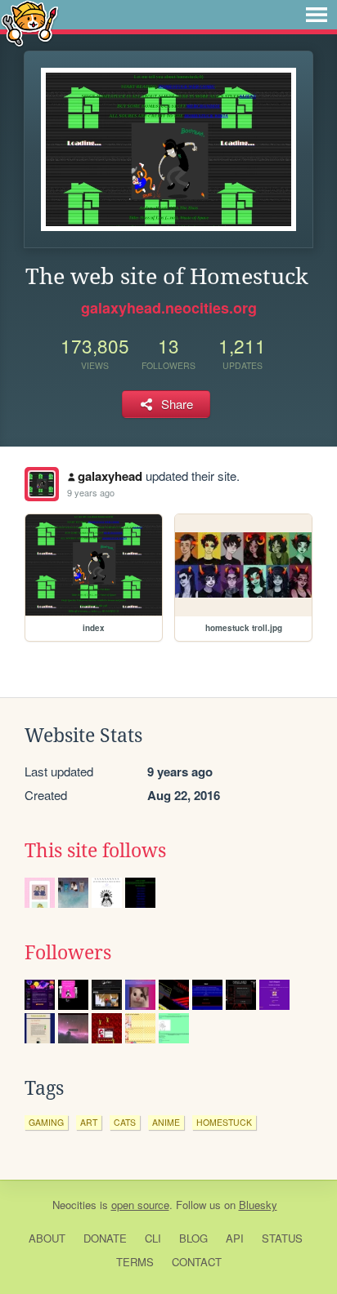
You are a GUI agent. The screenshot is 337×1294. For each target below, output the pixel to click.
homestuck (224, 1122)
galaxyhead (110, 476)
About (47, 1238)
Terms (135, 1262)
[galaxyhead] (42, 484)
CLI (153, 1238)
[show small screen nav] (316, 14)
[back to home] (30, 22)
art (88, 1122)
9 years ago (91, 492)
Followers (68, 952)
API (235, 1238)
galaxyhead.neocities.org (169, 307)
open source (140, 1204)
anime (166, 1122)
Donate (105, 1238)
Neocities (74, 1204)
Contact (197, 1262)
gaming (46, 1122)
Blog (193, 1238)
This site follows (95, 850)
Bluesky (258, 1204)
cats (125, 1122)
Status (282, 1238)
